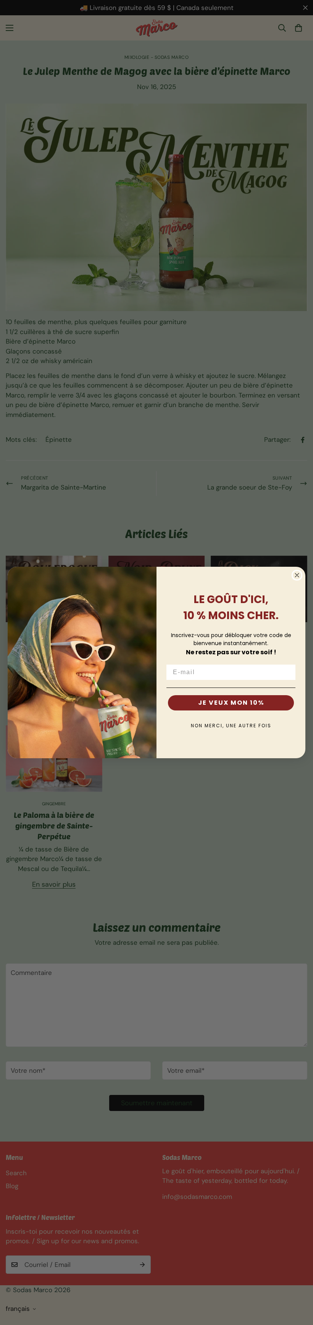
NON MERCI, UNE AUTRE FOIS (231, 725)
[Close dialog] (297, 575)
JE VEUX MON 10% (231, 702)
